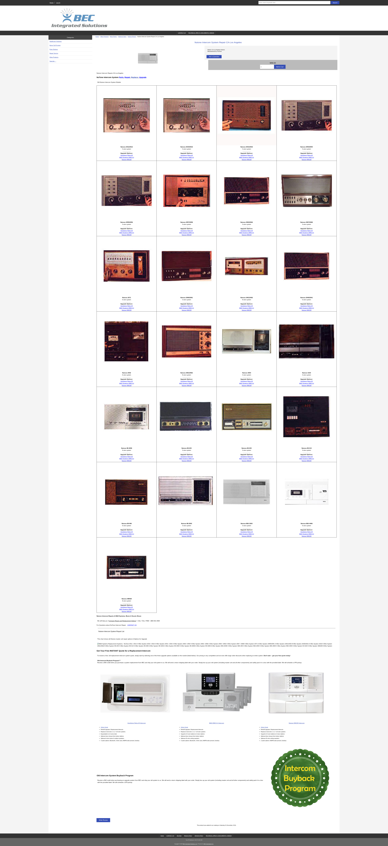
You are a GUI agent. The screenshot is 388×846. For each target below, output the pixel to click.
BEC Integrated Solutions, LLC (190, 843)
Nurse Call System (55, 45)
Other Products (104, 36)
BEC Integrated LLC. (209, 843)
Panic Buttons (54, 49)
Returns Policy (188, 836)
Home (51, 3)
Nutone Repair (132, 36)
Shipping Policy (199, 836)
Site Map (179, 836)
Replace (134, 77)
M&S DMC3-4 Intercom (216, 723)
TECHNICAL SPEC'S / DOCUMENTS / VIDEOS (201, 33)
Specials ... (53, 61)
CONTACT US (182, 33)
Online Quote (104, 727)
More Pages (113, 36)
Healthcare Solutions (56, 41)
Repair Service (54, 53)
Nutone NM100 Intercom (297, 723)
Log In (58, 3)
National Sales (122, 36)
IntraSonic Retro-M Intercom (137, 723)
